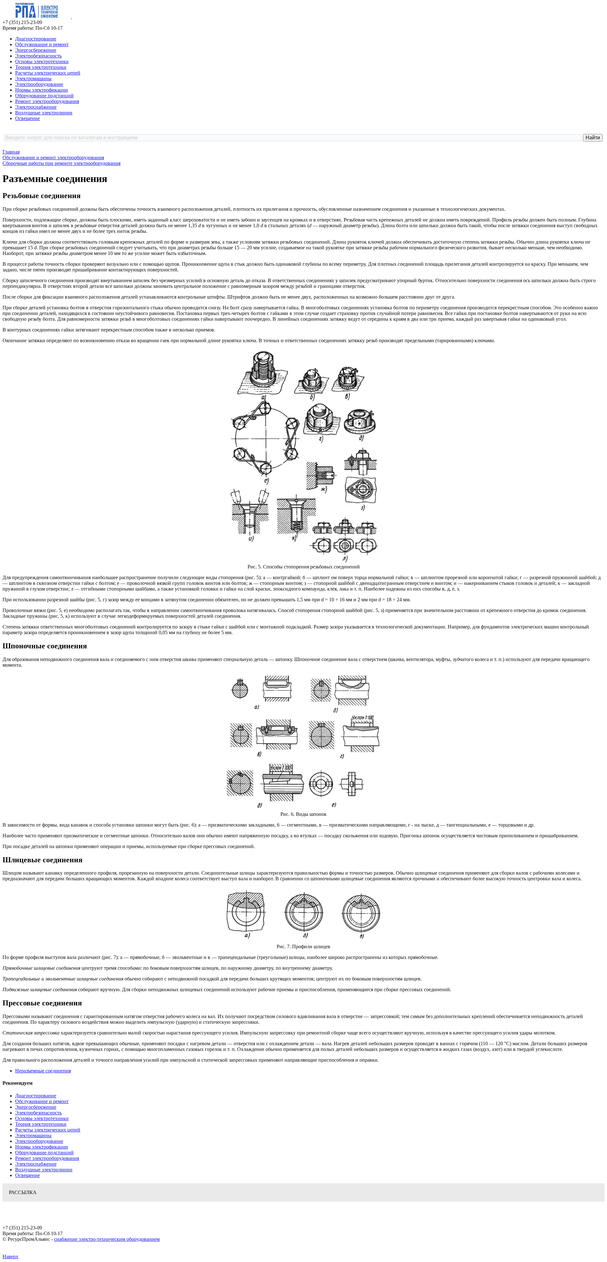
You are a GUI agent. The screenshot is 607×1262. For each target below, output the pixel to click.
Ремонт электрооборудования (47, 101)
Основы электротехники (42, 61)
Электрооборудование (39, 84)
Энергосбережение (35, 50)
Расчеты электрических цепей (47, 73)
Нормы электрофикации (41, 90)
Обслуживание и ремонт (42, 44)
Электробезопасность (38, 55)
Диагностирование (35, 38)
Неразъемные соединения (43, 1070)
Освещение (27, 118)
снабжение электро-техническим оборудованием (107, 1239)
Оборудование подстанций (44, 95)
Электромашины (33, 78)
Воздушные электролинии (43, 112)
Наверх (10, 1256)
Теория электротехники (40, 67)
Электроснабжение (36, 107)
